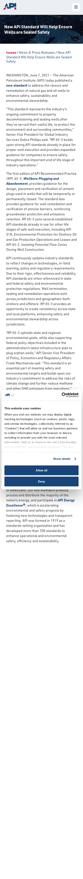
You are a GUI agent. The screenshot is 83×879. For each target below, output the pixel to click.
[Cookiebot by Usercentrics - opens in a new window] (62, 394)
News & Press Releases (37, 52)
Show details (62, 458)
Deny (41, 481)
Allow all (41, 470)
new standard (16, 85)
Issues (11, 52)
